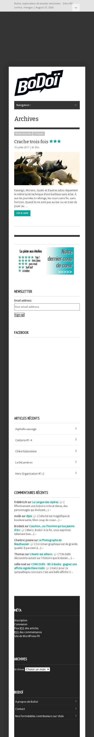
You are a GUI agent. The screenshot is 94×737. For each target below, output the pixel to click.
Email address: (23, 300)
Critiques (39, 133)
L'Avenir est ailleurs (41, 554)
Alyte (29, 516)
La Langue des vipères (45, 502)
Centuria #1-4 (23, 440)
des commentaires (28, 632)
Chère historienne (26, 451)
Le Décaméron (24, 462)
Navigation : (76, 8)
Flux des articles (26, 628)
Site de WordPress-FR (27, 636)
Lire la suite (22, 213)
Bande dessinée (23, 133)
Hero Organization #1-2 (29, 473)
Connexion (20, 624)
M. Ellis (35, 147)
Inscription (20, 620)
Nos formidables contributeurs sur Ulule (39, 716)
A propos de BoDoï (26, 701)
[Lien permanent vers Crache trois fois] (47, 168)
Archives (19, 669)
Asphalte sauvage (25, 429)
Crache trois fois (31, 141)
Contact (20, 709)
